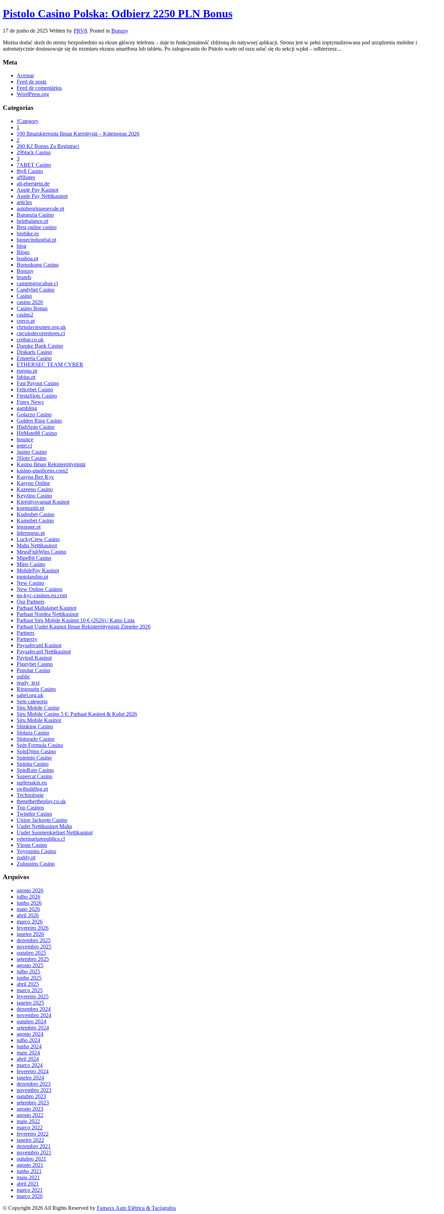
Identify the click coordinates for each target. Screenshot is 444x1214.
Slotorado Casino (35, 739)
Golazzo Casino (34, 414)
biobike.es (28, 233)
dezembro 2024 (34, 1009)
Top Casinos (30, 807)
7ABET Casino (34, 165)
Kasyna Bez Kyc (35, 477)
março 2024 (30, 1065)
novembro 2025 (34, 946)
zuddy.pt (26, 857)
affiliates (26, 177)
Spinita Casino (33, 764)
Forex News (30, 402)
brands (24, 277)
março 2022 (30, 1127)
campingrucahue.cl (37, 283)
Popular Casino (33, 670)
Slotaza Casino (33, 733)
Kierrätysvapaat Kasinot (43, 502)
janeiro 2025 (30, 1003)
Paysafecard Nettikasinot (44, 651)
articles (24, 202)
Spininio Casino (34, 758)
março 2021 (30, 1190)
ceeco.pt (26, 321)
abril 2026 (28, 915)
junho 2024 (29, 1046)
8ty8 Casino (30, 171)
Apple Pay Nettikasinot (42, 196)
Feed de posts (31, 82)
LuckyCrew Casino (38, 539)
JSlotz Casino (31, 458)
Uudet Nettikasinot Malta (44, 826)
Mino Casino (31, 564)
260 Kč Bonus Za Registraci (48, 146)
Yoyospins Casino (36, 851)
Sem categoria (32, 701)
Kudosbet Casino (35, 514)
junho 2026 (29, 903)
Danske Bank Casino (40, 346)
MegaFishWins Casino (41, 552)
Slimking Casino (35, 726)
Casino (24, 296)
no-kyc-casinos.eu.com (42, 595)
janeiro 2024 (30, 1078)
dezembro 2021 (34, 1146)
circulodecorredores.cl (41, 333)
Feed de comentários (39, 88)
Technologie (30, 795)
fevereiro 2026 (33, 928)
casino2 (25, 315)
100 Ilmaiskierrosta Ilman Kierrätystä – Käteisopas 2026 (78, 134)
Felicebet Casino (35, 389)
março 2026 (30, 922)
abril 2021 (28, 1184)
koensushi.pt (30, 508)
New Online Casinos (39, 589)
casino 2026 (30, 302)
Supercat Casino (34, 776)
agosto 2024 (30, 1034)
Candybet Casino (35, 290)
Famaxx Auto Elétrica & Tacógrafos (136, 1208)
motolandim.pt (32, 577)
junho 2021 (29, 1171)
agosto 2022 (30, 1115)
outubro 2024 (31, 1021)
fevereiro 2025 (33, 996)
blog (21, 246)
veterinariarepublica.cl (41, 839)
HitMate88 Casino (37, 433)
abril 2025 (28, 984)
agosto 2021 (30, 1165)
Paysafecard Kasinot (39, 645)
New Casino (30, 583)
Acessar (25, 75)
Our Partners (30, 602)
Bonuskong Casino (38, 265)
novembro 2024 (34, 1015)
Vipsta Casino (32, 845)
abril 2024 (28, 1059)
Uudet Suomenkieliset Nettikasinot (55, 832)
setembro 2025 (33, 959)
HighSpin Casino (35, 427)
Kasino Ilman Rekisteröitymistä (51, 464)
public (23, 676)
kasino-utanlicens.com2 (42, 471)
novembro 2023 (34, 1090)
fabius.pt (26, 377)
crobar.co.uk (30, 339)
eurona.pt (27, 371)
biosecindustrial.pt (36, 240)
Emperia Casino (34, 358)
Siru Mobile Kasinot (39, 720)
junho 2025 (29, 978)
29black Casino (34, 152)
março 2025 (30, 990)
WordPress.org (33, 94)
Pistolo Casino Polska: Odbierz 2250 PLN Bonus (117, 13)
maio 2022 (28, 1121)
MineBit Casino (34, 558)
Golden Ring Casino (39, 421)
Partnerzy (27, 639)
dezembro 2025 (34, 940)
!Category (28, 121)
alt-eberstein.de (33, 184)
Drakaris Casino (34, 352)
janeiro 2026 (30, 934)
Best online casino (37, 227)
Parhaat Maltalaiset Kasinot (46, 608)
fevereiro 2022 (33, 1134)
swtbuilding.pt (32, 789)
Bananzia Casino (35, 215)
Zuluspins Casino (36, 864)
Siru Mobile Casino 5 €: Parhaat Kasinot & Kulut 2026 (77, 714)
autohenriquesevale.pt (40, 208)
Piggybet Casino (35, 664)
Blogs (23, 252)
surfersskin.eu (32, 783)
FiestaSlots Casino (37, 396)
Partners (25, 633)
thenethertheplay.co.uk (41, 801)
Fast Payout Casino (38, 383)
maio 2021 (28, 1177)
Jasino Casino (32, 452)
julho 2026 (28, 897)
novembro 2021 (34, 1152)
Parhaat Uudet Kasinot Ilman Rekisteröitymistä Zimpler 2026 (84, 627)
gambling (27, 408)
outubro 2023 (31, 1096)
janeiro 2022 (30, 1140)
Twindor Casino (34, 814)
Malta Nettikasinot (37, 545)
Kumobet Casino (35, 520)
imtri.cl (24, 446)
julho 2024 (28, 1040)
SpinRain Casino (35, 770)
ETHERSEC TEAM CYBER (50, 364)
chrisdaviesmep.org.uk (41, 327)
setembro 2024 (33, 1028)
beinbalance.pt (32, 221)
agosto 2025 (30, 965)
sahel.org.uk (30, 695)
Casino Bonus (32, 308)
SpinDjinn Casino (36, 751)
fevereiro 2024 (33, 1071)
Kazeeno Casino (35, 489)
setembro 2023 (33, 1102)
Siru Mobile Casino (38, 708)
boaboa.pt (27, 258)
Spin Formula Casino (40, 745)
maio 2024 (28, 1053)
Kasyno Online (33, 483)
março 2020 (30, 1196)
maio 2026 (28, 909)
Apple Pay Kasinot (37, 190)
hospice (25, 439)
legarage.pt (29, 527)
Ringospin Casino (36, 689)
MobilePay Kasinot (38, 570)
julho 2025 (28, 971)
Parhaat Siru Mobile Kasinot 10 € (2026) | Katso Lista (76, 620)
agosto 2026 (30, 890)
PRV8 (80, 31)
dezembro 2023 (34, 1084)
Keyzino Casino (34, 495)
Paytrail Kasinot (34, 658)
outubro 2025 (31, 953)
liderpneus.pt (31, 533)
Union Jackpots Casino (42, 820)
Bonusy (119, 31)
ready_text (28, 683)
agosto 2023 (30, 1109)
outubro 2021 (31, 1159)
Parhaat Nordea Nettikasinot (47, 614)
